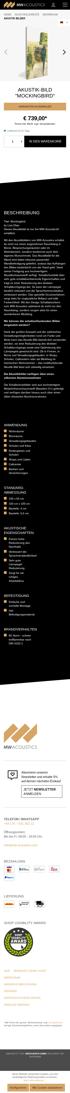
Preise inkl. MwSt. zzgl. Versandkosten (35, 124)
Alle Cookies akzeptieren (47, 1087)
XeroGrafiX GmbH (36, 1053)
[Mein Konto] (53, 5)
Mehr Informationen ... (35, 1080)
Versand (10, 991)
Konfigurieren (18, 1087)
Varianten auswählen (35, 106)
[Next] (64, 52)
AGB (7, 970)
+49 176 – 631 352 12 (19, 823)
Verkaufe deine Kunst (30, 970)
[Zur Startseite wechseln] (24, 5)
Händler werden (16, 1004)
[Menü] (65, 5)
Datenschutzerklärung (22, 997)
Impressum (12, 977)
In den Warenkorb (45, 141)
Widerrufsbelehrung (20, 984)
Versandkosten (55, 1022)
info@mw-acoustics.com (21, 845)
